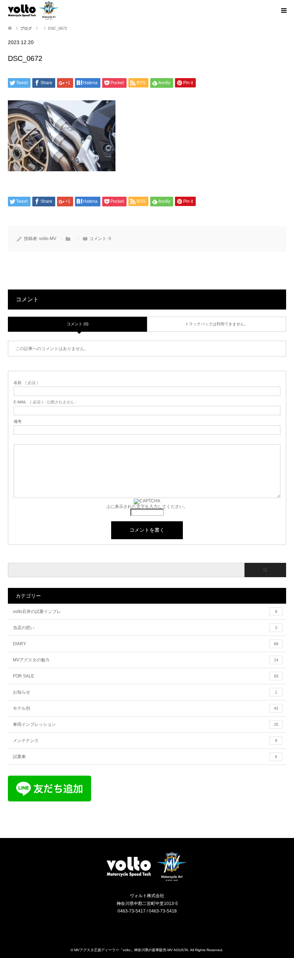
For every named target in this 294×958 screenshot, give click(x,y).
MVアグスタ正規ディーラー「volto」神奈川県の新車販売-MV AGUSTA (131, 950)
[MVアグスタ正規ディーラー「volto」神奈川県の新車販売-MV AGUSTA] (147, 880)
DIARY (145, 643)
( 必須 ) (26, 383)
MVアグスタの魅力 (145, 659)
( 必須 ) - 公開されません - (45, 402)
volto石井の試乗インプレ (145, 611)
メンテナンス (145, 740)
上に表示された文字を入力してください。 (147, 506)
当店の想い (145, 627)
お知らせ (145, 692)
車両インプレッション (145, 724)
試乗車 (145, 756)
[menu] (283, 10)
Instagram (143, 926)
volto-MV (47, 238)
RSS (152, 926)
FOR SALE (145, 676)
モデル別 (145, 708)
